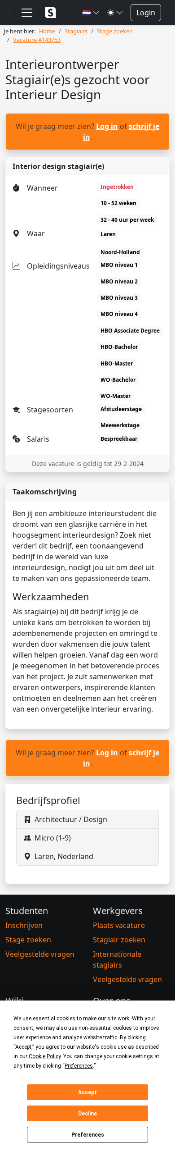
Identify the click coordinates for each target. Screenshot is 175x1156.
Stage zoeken (28, 940)
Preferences (87, 1135)
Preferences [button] (79, 1066)
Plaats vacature (119, 925)
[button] (91, 12)
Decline (87, 1113)
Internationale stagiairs (117, 959)
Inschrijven (24, 925)
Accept (87, 1092)
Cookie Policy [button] (45, 1056)
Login (145, 13)
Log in (107, 126)
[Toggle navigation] (26, 13)
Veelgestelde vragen (39, 954)
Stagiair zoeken (119, 940)
